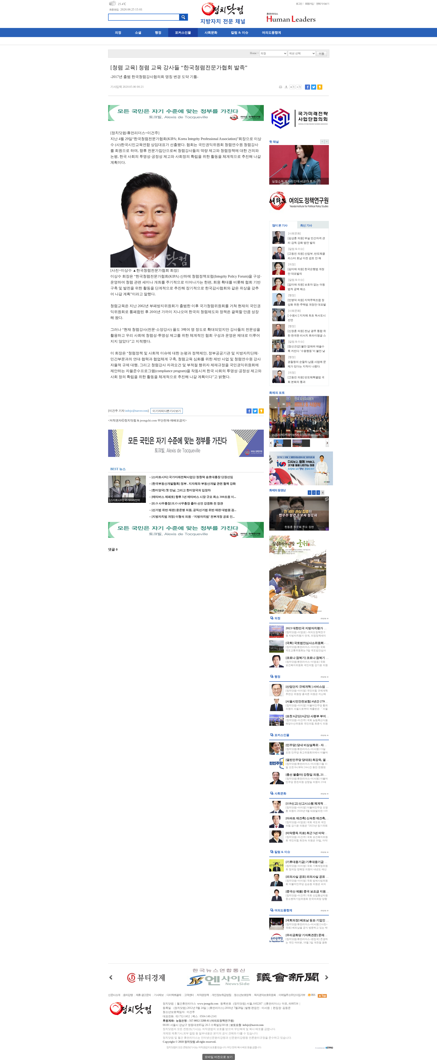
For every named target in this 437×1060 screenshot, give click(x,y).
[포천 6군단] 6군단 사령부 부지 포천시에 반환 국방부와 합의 (325, 716)
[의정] (291, 264)
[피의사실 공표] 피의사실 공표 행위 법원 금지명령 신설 (321, 876)
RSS (313, 995)
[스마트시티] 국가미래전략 (124, 500)
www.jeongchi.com (207, 1003)
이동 (321, 53)
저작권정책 (203, 995)
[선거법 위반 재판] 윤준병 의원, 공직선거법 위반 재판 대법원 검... (192, 510)
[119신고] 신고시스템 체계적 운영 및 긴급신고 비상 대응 (322, 803)
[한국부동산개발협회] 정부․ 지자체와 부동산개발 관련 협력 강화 (192, 483)
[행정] (291, 295)
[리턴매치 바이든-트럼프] (299, 513)
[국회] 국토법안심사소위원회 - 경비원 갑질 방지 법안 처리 (323, 643)
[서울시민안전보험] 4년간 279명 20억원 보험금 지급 (320, 701)
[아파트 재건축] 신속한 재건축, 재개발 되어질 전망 (318, 818)
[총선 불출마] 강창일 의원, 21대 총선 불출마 (314, 774)
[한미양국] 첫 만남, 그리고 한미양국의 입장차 (180, 490)
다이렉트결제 (174, 995)
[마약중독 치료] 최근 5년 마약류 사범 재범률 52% (318, 833)
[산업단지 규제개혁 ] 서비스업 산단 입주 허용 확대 (318, 686)
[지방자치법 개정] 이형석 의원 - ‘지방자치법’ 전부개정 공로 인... (192, 516)
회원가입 (309, 3)
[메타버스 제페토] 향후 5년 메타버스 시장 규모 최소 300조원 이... (192, 497)
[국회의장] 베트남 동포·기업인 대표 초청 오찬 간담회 (320, 920)
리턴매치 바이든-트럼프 (299, 527)
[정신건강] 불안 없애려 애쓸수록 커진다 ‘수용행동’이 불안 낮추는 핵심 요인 (306, 351)
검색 (183, 17)
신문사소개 (114, 995)
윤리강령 (128, 995)
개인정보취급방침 (221, 995)
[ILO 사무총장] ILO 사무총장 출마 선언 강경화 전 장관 (186, 503)
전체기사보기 (322, 3)
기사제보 (158, 995)
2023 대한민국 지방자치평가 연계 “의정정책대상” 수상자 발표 (326, 628)
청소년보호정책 (242, 995)
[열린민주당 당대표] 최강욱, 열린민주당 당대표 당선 (320, 760)
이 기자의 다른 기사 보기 (166, 411)
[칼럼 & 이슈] (296, 249)
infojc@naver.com (136, 410)
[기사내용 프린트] (280, 86)
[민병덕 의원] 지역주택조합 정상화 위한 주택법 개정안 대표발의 (307, 305)
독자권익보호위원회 (265, 995)
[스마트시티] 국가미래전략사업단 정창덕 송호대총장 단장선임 (191, 477)
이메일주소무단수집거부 (292, 995)
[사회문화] (294, 233)
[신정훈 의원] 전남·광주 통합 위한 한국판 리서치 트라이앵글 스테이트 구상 (307, 335)
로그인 (299, 3)
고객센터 (189, 995)
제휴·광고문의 (143, 995)
